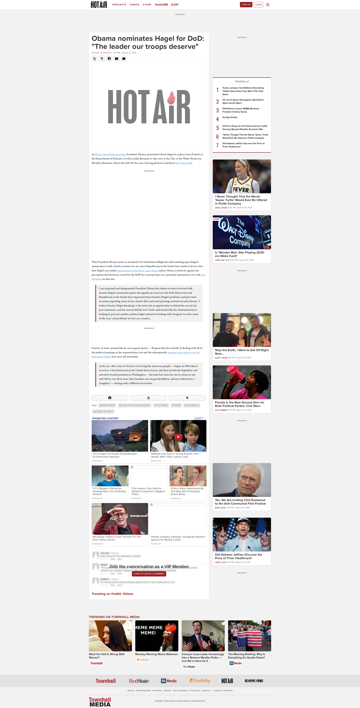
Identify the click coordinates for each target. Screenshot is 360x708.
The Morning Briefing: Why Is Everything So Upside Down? (246, 656)
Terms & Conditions (180, 690)
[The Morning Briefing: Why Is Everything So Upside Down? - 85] (249, 635)
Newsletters (157, 690)
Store (147, 4)
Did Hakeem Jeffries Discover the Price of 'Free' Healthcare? (238, 556)
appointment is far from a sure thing (137, 270)
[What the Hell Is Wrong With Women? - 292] (110, 635)
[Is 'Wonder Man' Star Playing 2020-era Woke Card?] (242, 232)
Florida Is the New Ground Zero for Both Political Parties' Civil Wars (239, 404)
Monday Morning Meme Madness (156, 654)
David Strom (221, 207)
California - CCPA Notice (223, 690)
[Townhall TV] (162, 4)
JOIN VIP (246, 4)
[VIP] (175, 4)
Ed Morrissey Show (143, 690)
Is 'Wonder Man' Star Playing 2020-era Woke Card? (240, 254)
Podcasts (119, 4)
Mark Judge (220, 507)
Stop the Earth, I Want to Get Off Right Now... (242, 351)
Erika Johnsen (102, 53)
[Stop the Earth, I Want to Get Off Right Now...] (242, 329)
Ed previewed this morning (110, 154)
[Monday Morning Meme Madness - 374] (156, 635)
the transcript (183, 163)
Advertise (167, 690)
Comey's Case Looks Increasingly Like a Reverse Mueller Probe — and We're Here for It (203, 658)
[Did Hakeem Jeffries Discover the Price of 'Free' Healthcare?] (242, 534)
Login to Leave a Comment (149, 573)
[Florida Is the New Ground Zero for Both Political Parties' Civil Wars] (242, 382)
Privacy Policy (194, 690)
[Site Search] (268, 4)
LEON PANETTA (192, 405)
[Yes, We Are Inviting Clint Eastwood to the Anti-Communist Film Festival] (242, 479)
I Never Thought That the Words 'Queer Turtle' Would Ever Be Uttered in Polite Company (241, 200)
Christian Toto (222, 260)
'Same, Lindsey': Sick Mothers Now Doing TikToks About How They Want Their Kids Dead (243, 91)
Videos (135, 4)
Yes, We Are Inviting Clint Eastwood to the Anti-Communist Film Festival (240, 501)
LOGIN (258, 4)
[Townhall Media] (100, 702)
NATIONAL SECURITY (103, 411)
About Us (131, 690)
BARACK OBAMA (107, 405)
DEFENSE (176, 405)
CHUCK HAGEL (161, 405)
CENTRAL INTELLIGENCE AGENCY (134, 405)
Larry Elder (220, 562)
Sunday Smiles (229, 117)
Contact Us (206, 690)
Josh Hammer (221, 410)
